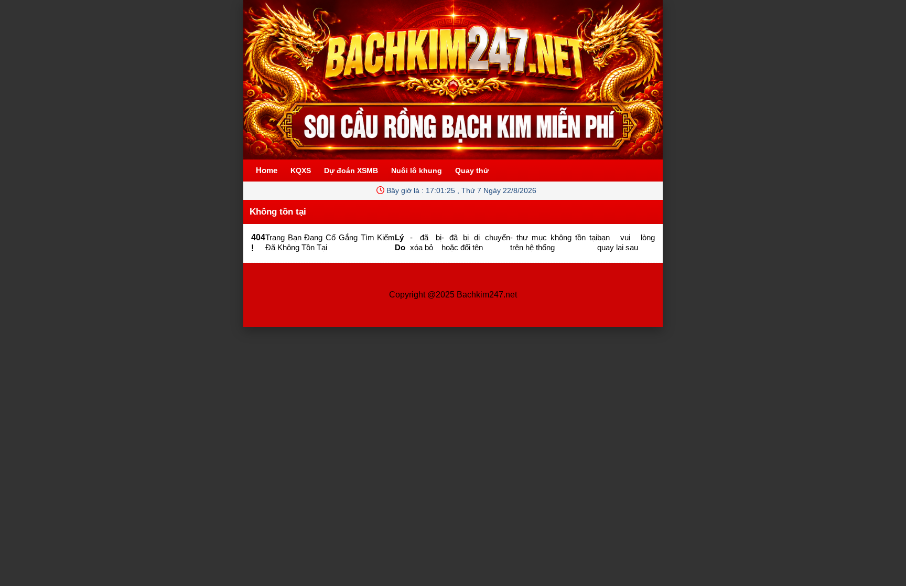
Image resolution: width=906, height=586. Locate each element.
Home (266, 170)
